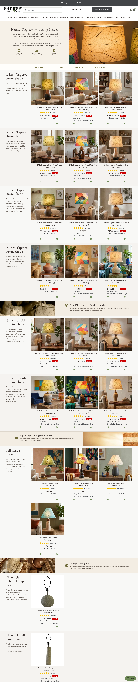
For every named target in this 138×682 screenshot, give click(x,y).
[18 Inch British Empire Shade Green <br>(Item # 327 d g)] (47, 392)
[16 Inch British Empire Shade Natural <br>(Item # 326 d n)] (115, 334)
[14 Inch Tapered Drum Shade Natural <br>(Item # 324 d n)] (115, 146)
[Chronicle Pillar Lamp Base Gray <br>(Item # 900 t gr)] (47, 649)
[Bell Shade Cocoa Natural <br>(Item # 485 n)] (115, 464)
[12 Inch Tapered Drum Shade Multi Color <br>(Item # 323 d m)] (81, 88)
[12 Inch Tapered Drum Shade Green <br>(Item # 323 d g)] (47, 88)
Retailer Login (77, 9)
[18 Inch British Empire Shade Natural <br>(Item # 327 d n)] (115, 392)
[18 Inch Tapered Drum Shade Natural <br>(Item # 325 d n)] (115, 261)
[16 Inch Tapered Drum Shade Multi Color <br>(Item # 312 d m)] (81, 204)
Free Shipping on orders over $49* (69, 3)
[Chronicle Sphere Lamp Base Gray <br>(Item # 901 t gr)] (47, 591)
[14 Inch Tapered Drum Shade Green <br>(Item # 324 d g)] (47, 146)
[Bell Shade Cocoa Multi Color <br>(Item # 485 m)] (81, 464)
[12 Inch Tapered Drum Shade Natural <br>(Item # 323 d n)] (115, 88)
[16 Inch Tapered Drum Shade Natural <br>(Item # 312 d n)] (115, 204)
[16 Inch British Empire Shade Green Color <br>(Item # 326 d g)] (47, 334)
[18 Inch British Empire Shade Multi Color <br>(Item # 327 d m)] (81, 392)
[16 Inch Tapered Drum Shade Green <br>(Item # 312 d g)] (47, 204)
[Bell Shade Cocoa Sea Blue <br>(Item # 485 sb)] (47, 519)
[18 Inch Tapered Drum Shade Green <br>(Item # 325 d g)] (47, 261)
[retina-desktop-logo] (13, 7)
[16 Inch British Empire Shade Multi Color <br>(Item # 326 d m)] (81, 334)
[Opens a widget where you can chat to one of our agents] (130, 678)
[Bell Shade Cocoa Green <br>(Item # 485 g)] (47, 464)
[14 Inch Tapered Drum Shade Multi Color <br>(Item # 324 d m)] (81, 146)
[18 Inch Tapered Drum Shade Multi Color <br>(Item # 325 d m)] (81, 261)
